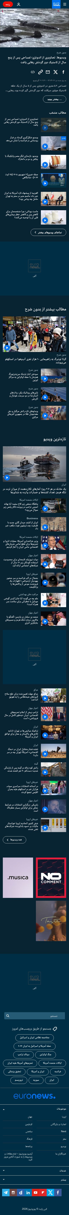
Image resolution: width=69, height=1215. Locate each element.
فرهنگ (29, 1139)
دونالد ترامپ (23, 1055)
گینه (36, 763)
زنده (8, 4)
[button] (48, 232)
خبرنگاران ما (60, 1154)
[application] (34, 27)
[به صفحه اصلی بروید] (56, 4)
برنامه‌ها (28, 1146)
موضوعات (61, 1109)
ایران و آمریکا (37, 1072)
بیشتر (63, 1180)
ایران (63, 484)
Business (32, 518)
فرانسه (57, 1072)
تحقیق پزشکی (14, 1072)
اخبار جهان (33, 555)
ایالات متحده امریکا (28, 499)
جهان (30, 1117)
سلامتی (28, 1132)
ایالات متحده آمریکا (52, 1063)
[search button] (7, 1015)
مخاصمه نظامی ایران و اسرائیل (34, 1038)
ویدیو (63, 1146)
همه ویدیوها (16, 840)
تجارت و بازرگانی (58, 1124)
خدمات (62, 1171)
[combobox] (34, 1015)
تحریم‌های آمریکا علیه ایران (20, 1063)
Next (63, 1132)
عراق (35, 689)
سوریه (36, 1080)
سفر (64, 1139)
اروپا (64, 1117)
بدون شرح (61, 354)
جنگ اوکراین (45, 1055)
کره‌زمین (28, 1124)
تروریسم (19, 1080)
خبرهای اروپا (32, 574)
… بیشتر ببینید (54, 99)
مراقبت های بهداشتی (28, 594)
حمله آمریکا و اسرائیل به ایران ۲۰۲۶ (34, 1046)
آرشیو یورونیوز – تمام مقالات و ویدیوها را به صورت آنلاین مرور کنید (18, 1157)
